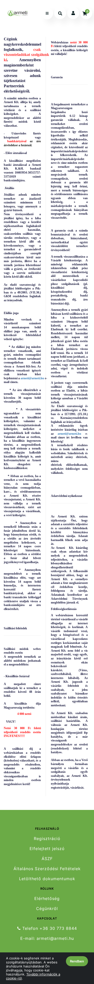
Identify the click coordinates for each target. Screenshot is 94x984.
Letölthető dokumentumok (47, 878)
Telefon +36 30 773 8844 (49, 928)
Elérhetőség (47, 898)
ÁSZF (47, 858)
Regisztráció (47, 838)
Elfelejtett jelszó (47, 848)
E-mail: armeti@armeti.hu (47, 938)
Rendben (77, 961)
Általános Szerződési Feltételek (47, 868)
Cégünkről (47, 908)
